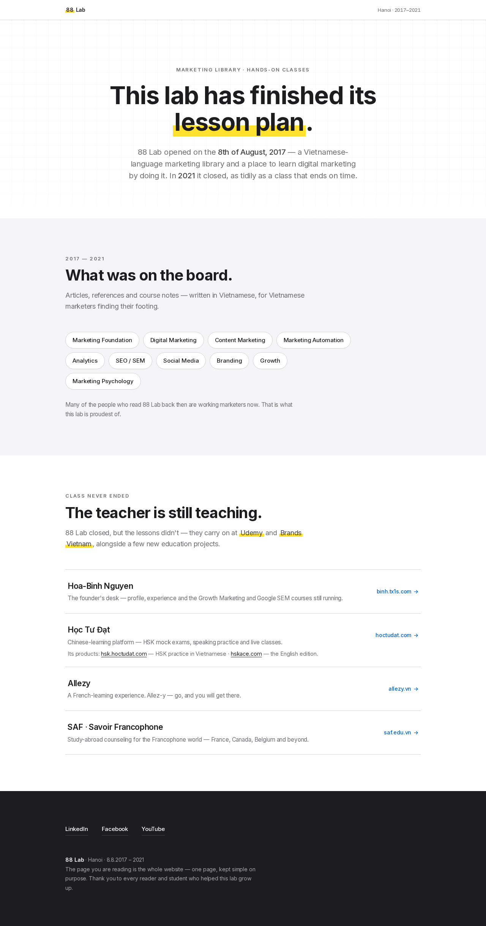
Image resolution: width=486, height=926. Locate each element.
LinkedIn (76, 828)
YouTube (153, 828)
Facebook (115, 828)
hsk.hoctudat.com (124, 653)
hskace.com (246, 653)
